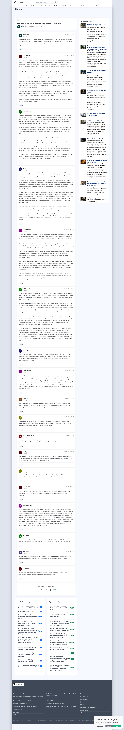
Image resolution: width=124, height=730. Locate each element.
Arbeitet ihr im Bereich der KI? (26, 611)
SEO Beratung (16, 714)
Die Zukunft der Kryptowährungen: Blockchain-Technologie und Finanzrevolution (97, 47)
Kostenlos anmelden (43, 590)
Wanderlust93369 (28, 111)
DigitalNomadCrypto (28, 435)
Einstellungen (100, 726)
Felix (24, 417)
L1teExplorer (26, 452)
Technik (52, 556)
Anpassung (61, 275)
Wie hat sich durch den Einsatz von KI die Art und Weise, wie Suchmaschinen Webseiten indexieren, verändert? (28, 640)
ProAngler (26, 551)
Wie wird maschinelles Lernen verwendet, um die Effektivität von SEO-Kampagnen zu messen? (28, 647)
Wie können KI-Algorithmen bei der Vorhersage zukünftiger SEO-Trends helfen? (28, 616)
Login (54, 589)
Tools (82, 704)
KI (18, 19)
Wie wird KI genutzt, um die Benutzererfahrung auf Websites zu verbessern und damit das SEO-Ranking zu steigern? (28, 631)
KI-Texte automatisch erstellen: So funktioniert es (59, 698)
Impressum (84, 693)
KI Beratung (16, 712)
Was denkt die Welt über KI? (95, 139)
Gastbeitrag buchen (86, 712)
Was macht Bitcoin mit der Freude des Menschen (25, 706)
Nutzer (27, 383)
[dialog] (108, 722)
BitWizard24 (26, 289)
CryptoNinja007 (27, 229)
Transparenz (28, 297)
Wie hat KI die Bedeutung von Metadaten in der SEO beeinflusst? (28, 607)
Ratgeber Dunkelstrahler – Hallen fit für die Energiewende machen (61, 707)
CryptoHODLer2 (27, 370)
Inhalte (66, 456)
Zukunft (29, 442)
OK (117, 726)
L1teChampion (27, 568)
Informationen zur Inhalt (87, 702)
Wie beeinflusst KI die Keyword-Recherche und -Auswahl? (27, 660)
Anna (24, 168)
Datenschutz (84, 696)
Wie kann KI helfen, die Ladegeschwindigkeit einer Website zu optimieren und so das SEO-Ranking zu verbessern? (60, 659)
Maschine (53, 521)
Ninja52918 (26, 398)
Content (46, 263)
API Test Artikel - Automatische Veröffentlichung (59, 700)
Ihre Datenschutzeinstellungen (89, 707)
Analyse (21, 386)
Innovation (22, 423)
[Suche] (55, 2)
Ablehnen (109, 726)
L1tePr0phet (26, 55)
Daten (24, 148)
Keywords (57, 515)
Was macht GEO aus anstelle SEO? (22, 700)
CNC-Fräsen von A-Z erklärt (95, 121)
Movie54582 (24, 26)
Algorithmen (28, 303)
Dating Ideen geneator (93, 198)
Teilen (21, 49)
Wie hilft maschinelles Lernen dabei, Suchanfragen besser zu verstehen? (28, 666)
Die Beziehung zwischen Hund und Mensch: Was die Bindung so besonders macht (96, 183)
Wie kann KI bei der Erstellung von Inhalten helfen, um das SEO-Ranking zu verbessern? (28, 623)
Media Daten (84, 710)
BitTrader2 (26, 535)
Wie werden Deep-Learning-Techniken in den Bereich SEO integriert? (27, 654)
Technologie (56, 458)
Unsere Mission (85, 699)
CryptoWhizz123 (27, 505)
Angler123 (26, 350)
